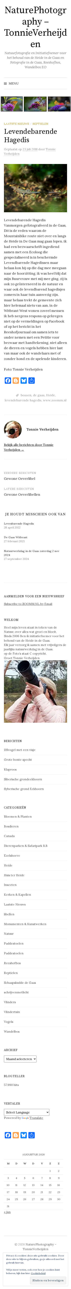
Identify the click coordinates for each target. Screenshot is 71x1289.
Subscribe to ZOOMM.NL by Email (28, 604)
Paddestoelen (13, 943)
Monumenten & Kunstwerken (25, 924)
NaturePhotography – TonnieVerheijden (35, 27)
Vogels (8, 1022)
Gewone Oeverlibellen (22, 494)
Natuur (9, 934)
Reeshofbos (12, 963)
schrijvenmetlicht (16, 992)
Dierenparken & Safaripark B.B (26, 846)
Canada (9, 836)
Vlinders (10, 1002)
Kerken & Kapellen (17, 894)
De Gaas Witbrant (15, 537)
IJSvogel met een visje (20, 750)
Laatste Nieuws (16, 124)
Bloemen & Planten (18, 816)
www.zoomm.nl (54, 400)
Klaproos (10, 769)
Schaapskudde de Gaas (20, 983)
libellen (9, 914)
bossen (26, 395)
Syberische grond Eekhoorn (24, 789)
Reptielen (40, 124)
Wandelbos (12, 1031)
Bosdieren (11, 826)
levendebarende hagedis (23, 400)
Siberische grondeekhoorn (23, 779)
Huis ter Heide (14, 875)
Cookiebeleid (38, 1273)
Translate (36, 1118)
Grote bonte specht (18, 760)
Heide (50, 395)
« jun (7, 1212)
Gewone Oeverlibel (19, 478)
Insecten (10, 885)
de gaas (39, 395)
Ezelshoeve (12, 855)
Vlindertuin (12, 1012)
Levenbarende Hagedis (19, 523)
